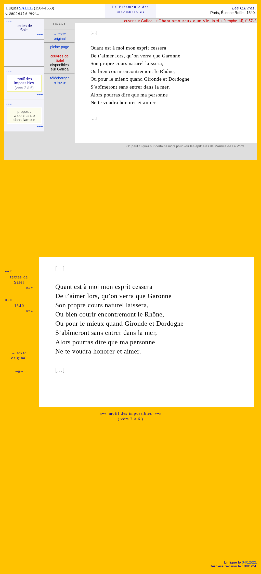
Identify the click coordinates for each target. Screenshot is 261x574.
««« (9, 21)
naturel (136, 63)
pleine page (59, 47)
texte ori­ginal (60, 36)
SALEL (26, 8)
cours (121, 63)
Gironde (153, 79)
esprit (143, 48)
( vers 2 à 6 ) (130, 419)
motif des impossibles (130, 413)
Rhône (167, 71)
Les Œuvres (243, 8)
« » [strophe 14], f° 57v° (205, 21)
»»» (40, 34)
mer (164, 87)
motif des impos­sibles (24, 81)
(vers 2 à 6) (24, 88)
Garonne (171, 55)
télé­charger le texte (59, 80)
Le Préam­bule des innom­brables (130, 9)
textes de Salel (24, 28)
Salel (19, 282)
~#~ (19, 371)
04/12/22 (249, 562)
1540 (19, 305)
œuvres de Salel (59, 58)
